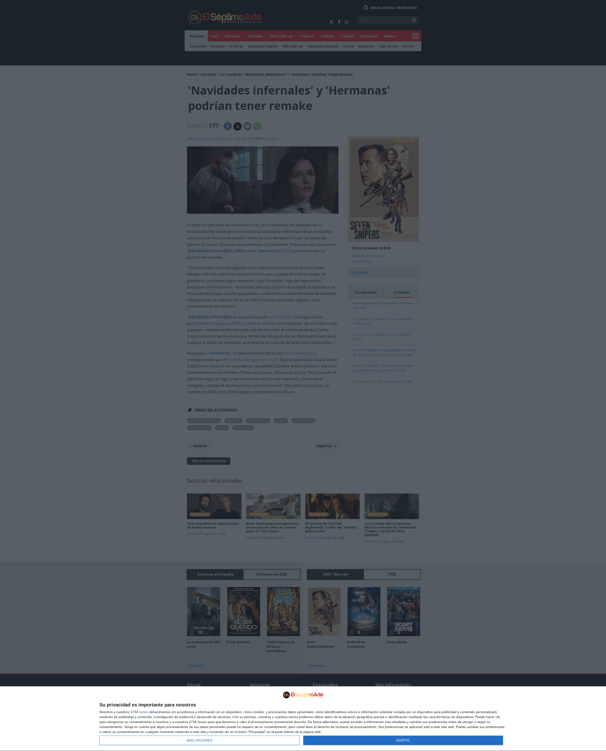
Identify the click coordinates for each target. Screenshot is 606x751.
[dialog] (303, 719)
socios (143, 712)
